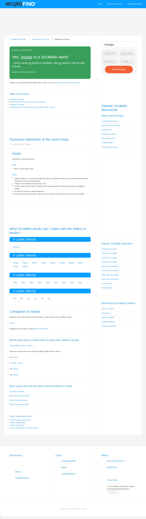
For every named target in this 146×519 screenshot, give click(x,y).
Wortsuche (105, 313)
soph (25, 266)
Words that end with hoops (19, 404)
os (35, 298)
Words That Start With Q (110, 270)
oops (43, 263)
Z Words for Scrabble (109, 253)
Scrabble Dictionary (108, 134)
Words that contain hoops (19, 400)
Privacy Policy (112, 480)
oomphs (16, 357)
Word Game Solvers (114, 4)
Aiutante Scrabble (107, 317)
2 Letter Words (106, 283)
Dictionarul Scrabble (108, 326)
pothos (20, 363)
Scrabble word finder (68, 461)
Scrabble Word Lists (134, 4)
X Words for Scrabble (109, 258)
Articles (18, 471)
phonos (15, 375)
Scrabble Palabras (108, 322)
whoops (15, 369)
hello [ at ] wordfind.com (115, 461)
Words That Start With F (110, 275)
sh (42, 298)
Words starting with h (18, 422)
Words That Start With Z (110, 266)
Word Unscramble (41, 329)
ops (55, 282)
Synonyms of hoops (17, 391)
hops (25, 263)
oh (21, 298)
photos (14, 363)
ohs (39, 282)
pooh (52, 263)
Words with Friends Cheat (110, 125)
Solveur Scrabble (107, 309)
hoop (15, 263)
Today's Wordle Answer (109, 147)
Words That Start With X (110, 279)
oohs (34, 263)
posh (71, 263)
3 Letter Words (106, 288)
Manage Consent (113, 492)
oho (31, 282)
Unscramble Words (108, 138)
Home (100, 4)
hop (15, 282)
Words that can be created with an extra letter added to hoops (32, 107)
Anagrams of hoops (17, 104)
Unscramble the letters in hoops (21, 345)
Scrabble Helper (107, 143)
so (49, 298)
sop (80, 282)
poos (62, 263)
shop (15, 266)
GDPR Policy (112, 467)
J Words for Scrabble (109, 249)
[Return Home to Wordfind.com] (20, 6)
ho (14, 298)
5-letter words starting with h (20, 420)
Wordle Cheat (106, 130)
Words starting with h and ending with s (24, 428)
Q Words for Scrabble (109, 262)
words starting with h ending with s (67, 82)
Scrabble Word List (22, 478)
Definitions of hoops (17, 99)
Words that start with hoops (19, 396)
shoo (80, 263)
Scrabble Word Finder (109, 121)
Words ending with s (17, 425)
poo (72, 282)
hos (23, 282)
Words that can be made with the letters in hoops (28, 102)
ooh (47, 282)
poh (64, 282)
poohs (16, 247)
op (28, 298)
